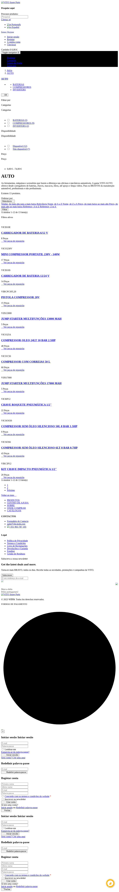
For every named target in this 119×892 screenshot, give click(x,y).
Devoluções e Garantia (17, 548)
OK (4, 95)
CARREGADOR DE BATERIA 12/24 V (25, 275)
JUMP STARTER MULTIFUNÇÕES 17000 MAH (31, 383)
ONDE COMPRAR (16, 508)
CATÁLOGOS (14, 510)
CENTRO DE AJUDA (18, 503)
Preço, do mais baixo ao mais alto (93, 204)
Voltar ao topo (8, 495)
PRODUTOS (13, 500)
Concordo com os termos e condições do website (27, 796)
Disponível (20, 146)
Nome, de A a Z (55, 204)
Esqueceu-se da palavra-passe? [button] (15, 752)
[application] (110, 883)
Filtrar (4, 209)
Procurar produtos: (9, 14)
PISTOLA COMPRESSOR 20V (20, 297)
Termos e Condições (16, 543)
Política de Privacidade (17, 540)
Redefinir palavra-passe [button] (27, 807)
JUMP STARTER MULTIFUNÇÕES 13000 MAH (31, 318)
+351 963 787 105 (17, 527)
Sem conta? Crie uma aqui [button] (13, 757)
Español (15, 27)
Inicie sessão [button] (7, 807)
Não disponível (21, 149)
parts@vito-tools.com (16, 524)
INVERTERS (19, 89)
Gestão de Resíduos (16, 554)
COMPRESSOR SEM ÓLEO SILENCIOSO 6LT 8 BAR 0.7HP (39, 447)
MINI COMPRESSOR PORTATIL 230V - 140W (30, 254)
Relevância (8, 201)
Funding (11, 551)
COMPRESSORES (22, 87)
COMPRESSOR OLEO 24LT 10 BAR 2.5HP (28, 340)
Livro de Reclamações (17, 546)
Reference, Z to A (48, 206)
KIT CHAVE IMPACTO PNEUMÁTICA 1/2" (29, 469)
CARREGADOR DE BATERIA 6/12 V (24, 232)
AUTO (4, 79)
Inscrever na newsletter (15, 799)
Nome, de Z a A (70, 204)
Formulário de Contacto (17, 521)
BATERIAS (18, 84)
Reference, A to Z (31, 206)
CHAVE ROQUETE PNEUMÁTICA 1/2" (26, 404)
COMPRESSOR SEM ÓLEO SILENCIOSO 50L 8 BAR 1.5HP (39, 426)
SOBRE (11, 505)
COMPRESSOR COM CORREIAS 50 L (25, 361)
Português (16, 24)
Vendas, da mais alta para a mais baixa (19, 204)
